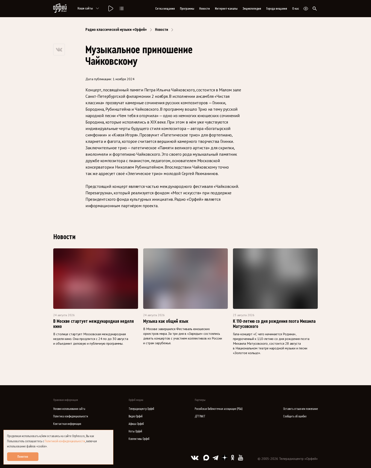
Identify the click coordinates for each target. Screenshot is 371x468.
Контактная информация (67, 424)
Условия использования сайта (69, 409)
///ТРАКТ (200, 416)
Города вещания (276, 8)
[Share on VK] (59, 49)
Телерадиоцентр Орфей (141, 409)
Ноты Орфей (135, 431)
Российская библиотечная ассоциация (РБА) (219, 409)
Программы (187, 8)
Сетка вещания (165, 8)
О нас (295, 8)
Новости (204, 8)
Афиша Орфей (136, 424)
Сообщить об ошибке (294, 416)
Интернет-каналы (226, 8)
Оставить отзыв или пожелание (300, 409)
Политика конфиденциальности (70, 416)
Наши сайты (85, 8)
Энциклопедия (252, 8)
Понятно (22, 456)
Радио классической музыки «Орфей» (116, 29)
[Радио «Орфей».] (110, 8)
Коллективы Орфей (139, 439)
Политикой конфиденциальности (65, 441)
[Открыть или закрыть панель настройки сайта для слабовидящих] (305, 8)
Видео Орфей (136, 416)
